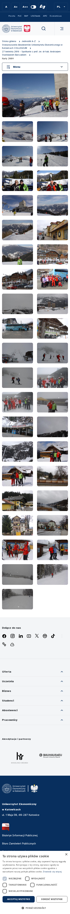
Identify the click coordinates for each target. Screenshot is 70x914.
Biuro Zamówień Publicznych (19, 843)
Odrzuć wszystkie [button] (52, 899)
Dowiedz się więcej (52, 871)
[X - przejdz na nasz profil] (37, 636)
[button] (61, 7)
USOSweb (35, 16)
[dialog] (35, 882)
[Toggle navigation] (61, 28)
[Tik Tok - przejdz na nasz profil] (53, 636)
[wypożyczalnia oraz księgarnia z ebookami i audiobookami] (12, 644)
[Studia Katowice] (16, 28)
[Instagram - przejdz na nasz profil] (13, 636)
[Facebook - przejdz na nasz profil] (4, 636)
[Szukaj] (43, 29)
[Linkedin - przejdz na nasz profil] (21, 636)
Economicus (56, 16)
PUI (19, 16)
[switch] (33, 7)
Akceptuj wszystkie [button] (18, 899)
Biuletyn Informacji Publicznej (20, 835)
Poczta (11, 16)
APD (45, 16)
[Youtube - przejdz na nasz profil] (29, 636)
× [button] (66, 854)
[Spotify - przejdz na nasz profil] (45, 636)
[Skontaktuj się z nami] (4, 644)
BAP (26, 16)
